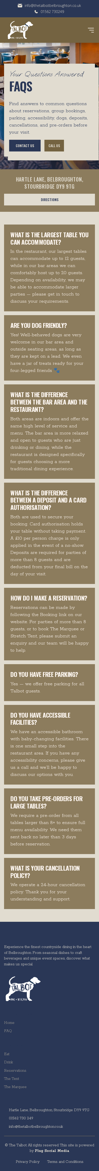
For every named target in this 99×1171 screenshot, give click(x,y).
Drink (8, 1062)
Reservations (15, 1070)
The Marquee (15, 1087)
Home (9, 1023)
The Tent (11, 1079)
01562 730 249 (21, 1118)
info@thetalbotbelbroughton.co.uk (36, 1126)
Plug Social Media (52, 1151)
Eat (6, 1054)
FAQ (8, 1031)
